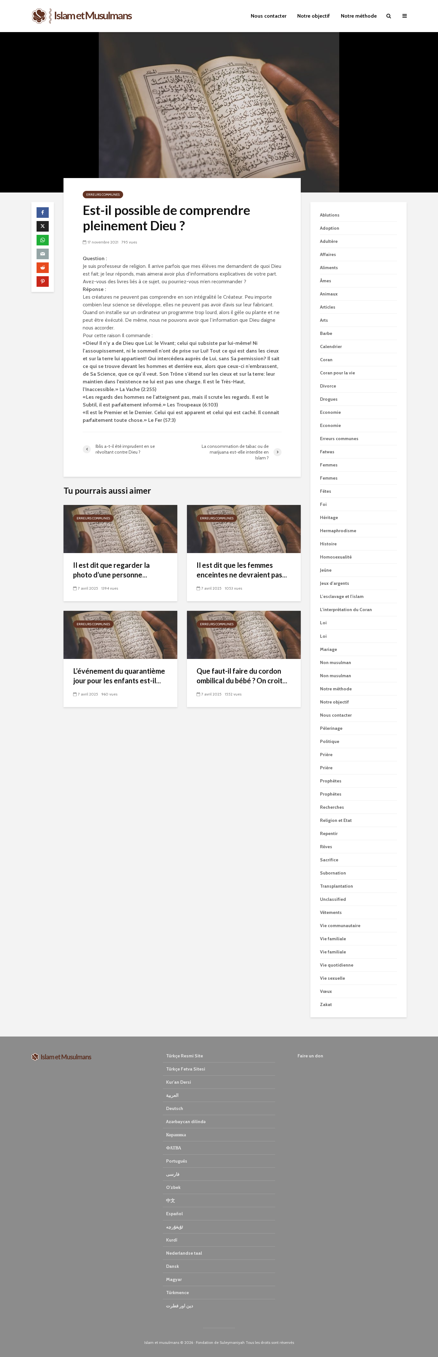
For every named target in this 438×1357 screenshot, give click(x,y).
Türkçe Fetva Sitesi (185, 1069)
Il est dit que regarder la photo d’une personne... (111, 570)
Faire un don (310, 1056)
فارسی (173, 1174)
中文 (170, 1200)
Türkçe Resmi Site (184, 1056)
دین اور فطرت (179, 1306)
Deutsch (174, 1108)
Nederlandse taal (184, 1253)
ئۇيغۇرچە (174, 1227)
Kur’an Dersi (178, 1082)
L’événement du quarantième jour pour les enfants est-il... (119, 676)
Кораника (176, 1135)
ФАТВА (173, 1148)
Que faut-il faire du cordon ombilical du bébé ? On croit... (242, 676)
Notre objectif (313, 16)
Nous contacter (268, 16)
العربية (172, 1095)
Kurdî (171, 1240)
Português (176, 1161)
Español (174, 1213)
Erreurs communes (103, 194)
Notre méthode (359, 16)
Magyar (174, 1279)
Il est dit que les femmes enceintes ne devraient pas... (242, 570)
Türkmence (177, 1292)
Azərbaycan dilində (186, 1121)
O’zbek (173, 1187)
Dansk (172, 1266)
